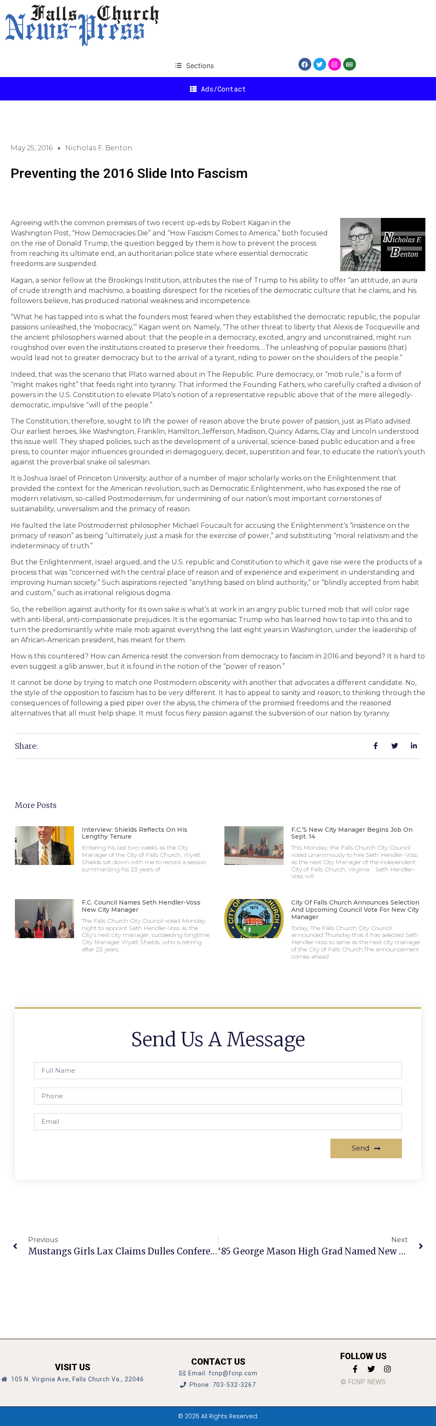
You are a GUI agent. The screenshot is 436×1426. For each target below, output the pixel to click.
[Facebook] (304, 64)
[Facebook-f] (355, 1369)
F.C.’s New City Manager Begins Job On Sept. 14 (352, 833)
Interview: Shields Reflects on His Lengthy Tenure (134, 833)
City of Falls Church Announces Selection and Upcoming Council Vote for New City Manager (355, 910)
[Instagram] (334, 64)
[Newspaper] (349, 64)
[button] (194, 65)
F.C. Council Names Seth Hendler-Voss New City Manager (141, 906)
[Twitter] (319, 64)
